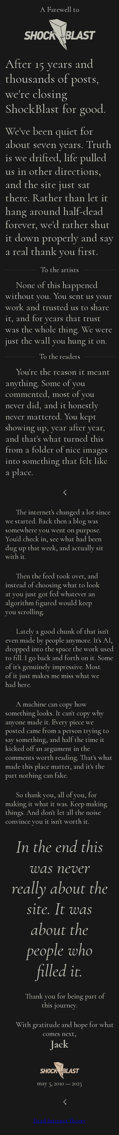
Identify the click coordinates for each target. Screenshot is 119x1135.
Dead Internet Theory (59, 1120)
